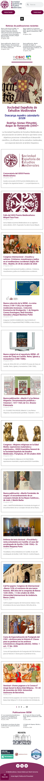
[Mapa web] (5, 775)
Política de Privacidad (26, 776)
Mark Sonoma (33, 772)
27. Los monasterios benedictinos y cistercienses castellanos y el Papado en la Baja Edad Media (10, 716)
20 (27, 707)
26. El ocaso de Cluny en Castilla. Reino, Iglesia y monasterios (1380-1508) (32, 716)
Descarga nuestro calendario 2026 (22, 117)
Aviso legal (14, 776)
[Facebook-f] (18, 766)
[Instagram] (26, 766)
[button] (22, 19)
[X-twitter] (22, 766)
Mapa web (5, 777)
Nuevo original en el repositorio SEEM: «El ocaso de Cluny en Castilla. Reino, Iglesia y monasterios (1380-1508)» (33, 31)
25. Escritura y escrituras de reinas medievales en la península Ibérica (10, 725)
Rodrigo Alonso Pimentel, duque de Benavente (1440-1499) (22, 125)
